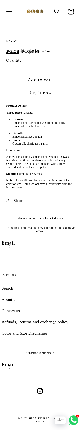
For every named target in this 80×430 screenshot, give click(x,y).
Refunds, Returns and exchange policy (35, 321)
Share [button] (18, 200)
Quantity (14, 60)
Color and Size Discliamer (24, 333)
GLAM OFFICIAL (40, 418)
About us (9, 299)
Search (7, 288)
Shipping (12, 51)
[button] (9, 11)
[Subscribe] (8, 246)
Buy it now (40, 92)
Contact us (11, 310)
